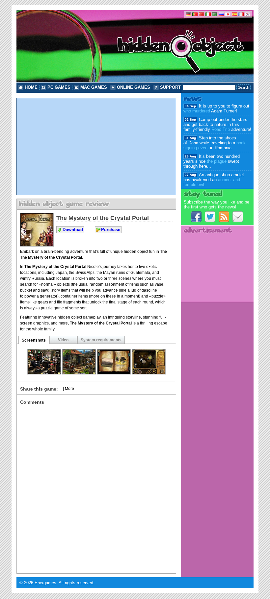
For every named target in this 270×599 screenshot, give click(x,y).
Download (73, 229)
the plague (217, 161)
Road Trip (220, 129)
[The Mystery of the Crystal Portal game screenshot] (44, 372)
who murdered (196, 110)
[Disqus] (96, 487)
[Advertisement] (96, 147)
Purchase (110, 229)
